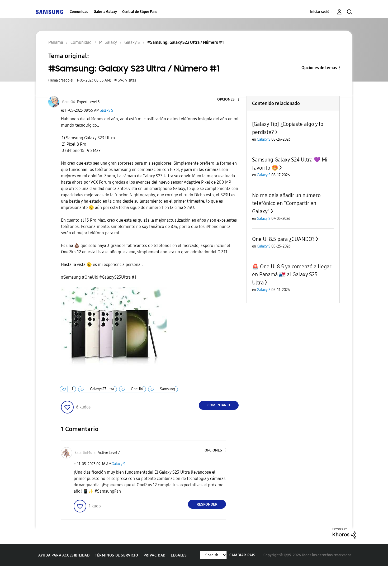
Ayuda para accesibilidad (63, 555)
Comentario (218, 405)
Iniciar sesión (321, 11)
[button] (229, 99)
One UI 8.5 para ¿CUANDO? (283, 239)
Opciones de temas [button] (319, 67)
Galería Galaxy (105, 11)
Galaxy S (106, 110)
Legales (179, 555)
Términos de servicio (116, 555)
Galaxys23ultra (102, 389)
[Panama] (49, 11)
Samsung (167, 389)
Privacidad (154, 555)
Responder (207, 504)
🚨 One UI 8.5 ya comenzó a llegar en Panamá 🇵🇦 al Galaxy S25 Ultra (291, 274)
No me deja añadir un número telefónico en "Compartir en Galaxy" (286, 203)
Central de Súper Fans (139, 11)
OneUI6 (137, 389)
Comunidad (79, 11)
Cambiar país (242, 555)
